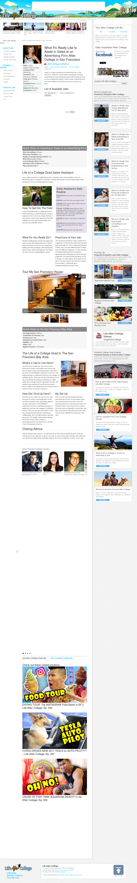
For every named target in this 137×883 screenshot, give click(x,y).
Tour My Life (124, 280)
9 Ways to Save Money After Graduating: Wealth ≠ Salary (12, 32)
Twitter (57, 872)
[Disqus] (54, 833)
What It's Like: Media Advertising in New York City (120, 136)
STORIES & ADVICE (6, 66)
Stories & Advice (15, 875)
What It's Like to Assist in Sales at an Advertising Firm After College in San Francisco (62, 53)
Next (93, 29)
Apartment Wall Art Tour (105, 280)
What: (45, 93)
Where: (62, 93)
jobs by (68, 112)
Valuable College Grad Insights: (107, 352)
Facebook (45, 872)
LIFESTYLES (8, 48)
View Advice (102, 394)
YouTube (51, 872)
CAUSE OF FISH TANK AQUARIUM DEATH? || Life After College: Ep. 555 (52, 798)
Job (101, 31)
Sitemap (72, 875)
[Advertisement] (68, 6)
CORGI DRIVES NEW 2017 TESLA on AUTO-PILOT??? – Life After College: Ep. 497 (54, 752)
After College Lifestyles (58, 64)
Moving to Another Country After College (113, 489)
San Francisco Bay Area (58, 67)
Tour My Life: (99, 253)
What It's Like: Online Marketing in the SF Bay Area (120, 107)
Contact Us (79, 875)
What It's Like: (103, 92)
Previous (17, 551)
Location (112, 31)
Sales (46, 67)
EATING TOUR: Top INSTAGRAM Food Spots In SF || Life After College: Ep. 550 (53, 706)
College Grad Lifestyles (34, 40)
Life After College (50, 866)
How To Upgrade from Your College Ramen (53, 32)
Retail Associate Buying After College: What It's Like (75, 32)
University (123, 31)
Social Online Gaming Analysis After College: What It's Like (33, 32)
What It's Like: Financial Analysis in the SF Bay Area (120, 192)
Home (24, 40)
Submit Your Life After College (64, 870)
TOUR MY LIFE (9, 88)
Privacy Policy (64, 875)
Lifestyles (11, 873)
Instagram (63, 872)
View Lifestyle (101, 120)
